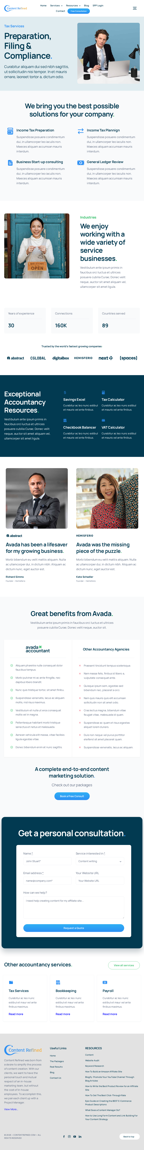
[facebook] (64, 1136)
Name (28, 853)
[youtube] (74, 1136)
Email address (33, 873)
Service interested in (90, 853)
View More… (11, 1109)
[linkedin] (80, 1136)
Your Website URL (87, 873)
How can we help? (35, 892)
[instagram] (69, 1136)
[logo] (15, 6)
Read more (16, 1014)
